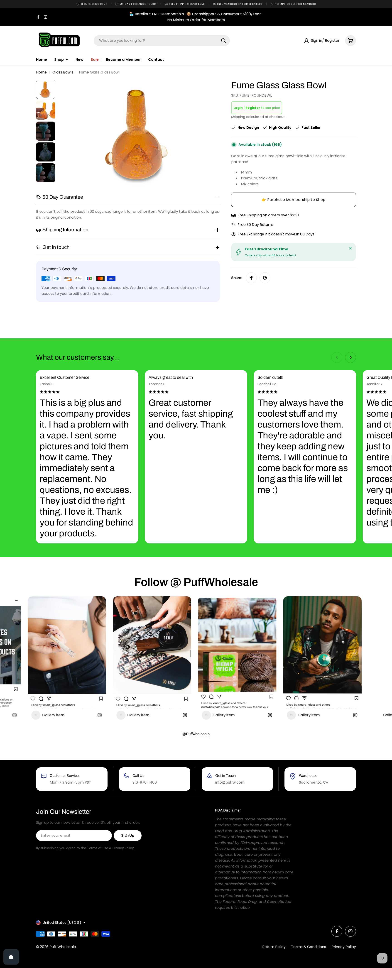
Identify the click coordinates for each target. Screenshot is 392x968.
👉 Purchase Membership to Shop (294, 199)
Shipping (238, 117)
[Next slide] (350, 357)
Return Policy (274, 946)
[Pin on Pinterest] (265, 277)
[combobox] (162, 40)
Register (252, 107)
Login (238, 107)
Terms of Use (97, 848)
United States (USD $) (61, 922)
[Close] (350, 248)
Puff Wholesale (62, 946)
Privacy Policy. (124, 848)
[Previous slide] (336, 357)
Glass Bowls (62, 72)
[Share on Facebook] (251, 277)
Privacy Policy (343, 946)
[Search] (223, 40)
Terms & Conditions (308, 946)
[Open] (11, 957)
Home (41, 72)
